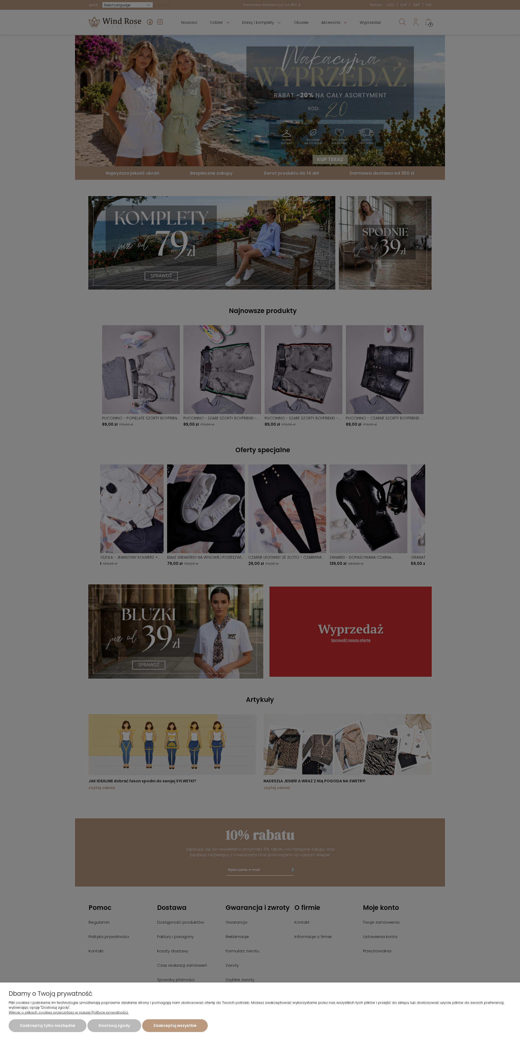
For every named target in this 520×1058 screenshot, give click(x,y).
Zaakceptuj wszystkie (175, 1025)
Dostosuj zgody (114, 1025)
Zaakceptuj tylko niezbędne (47, 1025)
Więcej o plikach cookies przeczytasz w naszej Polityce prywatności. (68, 1012)
